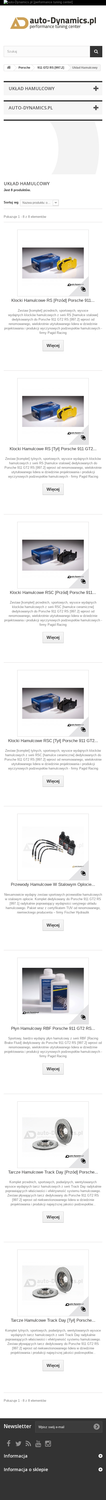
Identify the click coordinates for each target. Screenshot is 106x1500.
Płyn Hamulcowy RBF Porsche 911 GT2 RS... (53, 1028)
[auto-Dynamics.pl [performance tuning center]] (53, 2)
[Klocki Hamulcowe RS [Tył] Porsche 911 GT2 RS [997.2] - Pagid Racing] (53, 411)
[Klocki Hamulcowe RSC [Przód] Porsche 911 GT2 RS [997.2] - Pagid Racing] (53, 555)
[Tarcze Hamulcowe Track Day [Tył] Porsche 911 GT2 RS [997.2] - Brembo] (53, 1283)
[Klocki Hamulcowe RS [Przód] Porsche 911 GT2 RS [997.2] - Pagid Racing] (53, 263)
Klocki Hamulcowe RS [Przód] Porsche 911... (53, 300)
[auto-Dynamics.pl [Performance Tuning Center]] (53, 21)
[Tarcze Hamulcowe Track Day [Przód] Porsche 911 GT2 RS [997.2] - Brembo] (53, 1135)
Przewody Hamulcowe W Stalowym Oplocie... (53, 884)
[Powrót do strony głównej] (9, 68)
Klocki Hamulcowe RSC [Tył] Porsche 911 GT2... (53, 740)
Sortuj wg (11, 202)
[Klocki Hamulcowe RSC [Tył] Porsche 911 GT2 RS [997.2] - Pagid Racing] (53, 703)
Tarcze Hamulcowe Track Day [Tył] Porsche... (53, 1320)
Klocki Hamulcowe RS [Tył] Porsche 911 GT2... (53, 448)
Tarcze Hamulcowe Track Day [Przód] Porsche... (53, 1172)
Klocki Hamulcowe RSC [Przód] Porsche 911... (53, 592)
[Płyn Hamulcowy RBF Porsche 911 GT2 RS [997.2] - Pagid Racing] (53, 991)
